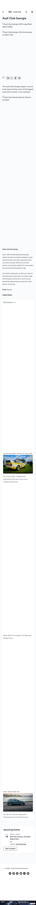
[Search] (26, 12)
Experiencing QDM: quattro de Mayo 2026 (17, 453)
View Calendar (10, 849)
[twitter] (24, 873)
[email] (10, 873)
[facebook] (13, 873)
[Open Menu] (3, 11)
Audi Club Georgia (21, 844)
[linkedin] (21, 873)
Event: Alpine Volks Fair (11, 791)
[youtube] (28, 873)
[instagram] (17, 873)
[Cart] (32, 12)
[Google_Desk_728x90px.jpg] (18, 903)
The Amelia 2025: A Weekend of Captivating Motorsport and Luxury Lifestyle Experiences (15, 479)
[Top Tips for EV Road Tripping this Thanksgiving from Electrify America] (18, 802)
